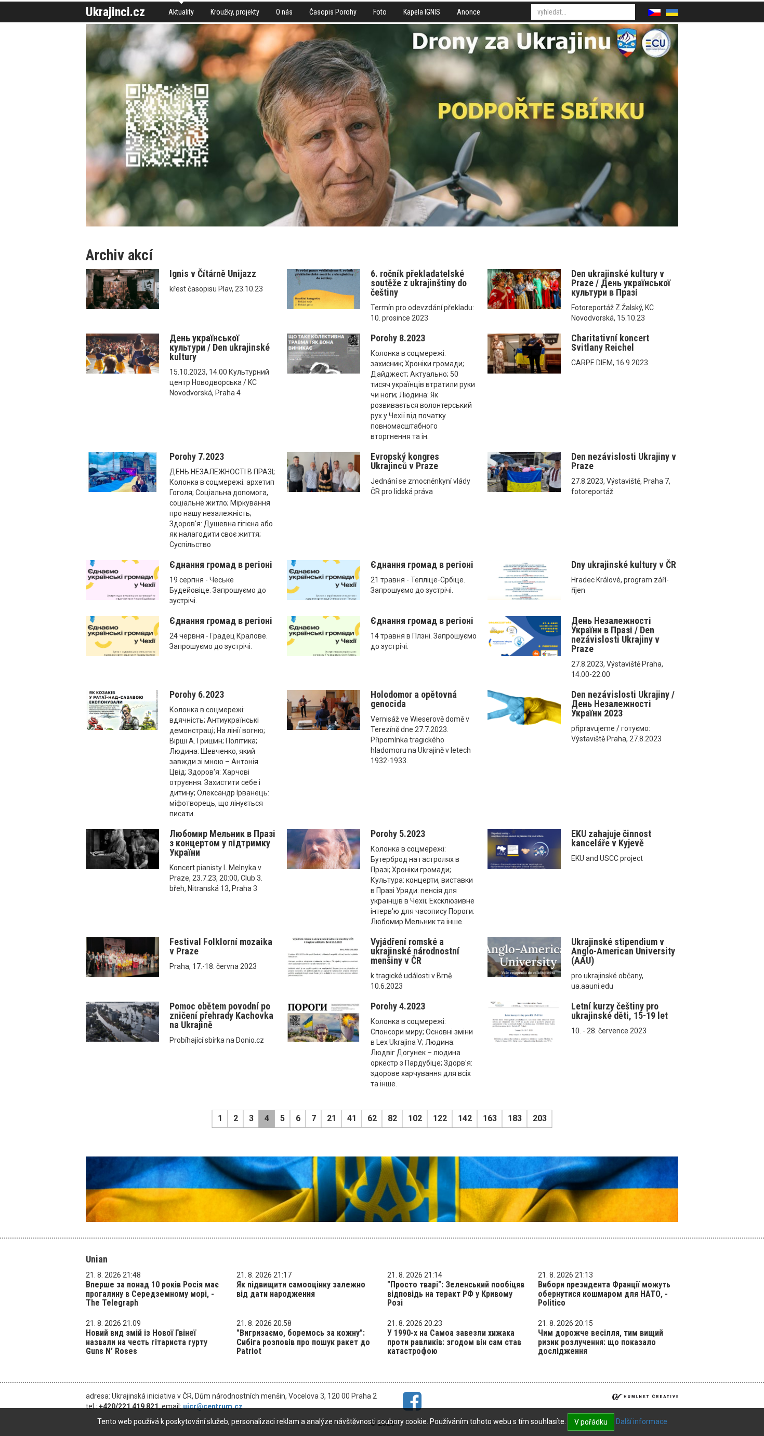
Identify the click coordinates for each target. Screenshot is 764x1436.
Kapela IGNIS (421, 12)
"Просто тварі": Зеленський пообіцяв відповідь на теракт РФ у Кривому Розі (455, 1294)
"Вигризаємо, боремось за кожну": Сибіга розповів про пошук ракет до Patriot (303, 1342)
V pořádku (591, 1422)
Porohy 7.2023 (196, 456)
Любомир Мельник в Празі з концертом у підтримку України (222, 843)
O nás (284, 12)
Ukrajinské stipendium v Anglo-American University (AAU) (623, 951)
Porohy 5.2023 (398, 833)
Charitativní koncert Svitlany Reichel (610, 343)
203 (540, 1118)
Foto (380, 12)
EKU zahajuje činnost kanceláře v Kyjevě (611, 838)
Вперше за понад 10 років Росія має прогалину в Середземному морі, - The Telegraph (152, 1294)
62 (372, 1118)
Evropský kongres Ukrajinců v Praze (405, 461)
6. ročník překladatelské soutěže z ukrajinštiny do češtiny (419, 283)
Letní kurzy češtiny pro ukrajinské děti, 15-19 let (619, 1011)
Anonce (468, 12)
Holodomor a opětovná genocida (414, 699)
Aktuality (181, 12)
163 (490, 1118)
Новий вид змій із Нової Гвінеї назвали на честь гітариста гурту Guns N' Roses (146, 1342)
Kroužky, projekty (234, 12)
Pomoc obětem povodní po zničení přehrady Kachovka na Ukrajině (221, 1015)
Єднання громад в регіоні (220, 564)
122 (440, 1118)
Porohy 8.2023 (398, 338)
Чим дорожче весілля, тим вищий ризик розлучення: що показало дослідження (600, 1342)
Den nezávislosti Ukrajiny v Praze (623, 461)
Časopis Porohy (333, 12)
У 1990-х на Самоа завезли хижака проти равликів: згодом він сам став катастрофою (454, 1342)
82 (392, 1118)
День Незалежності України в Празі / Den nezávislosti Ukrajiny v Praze (615, 634)
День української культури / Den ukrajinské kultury (219, 347)
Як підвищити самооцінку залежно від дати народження (300, 1289)
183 (515, 1118)
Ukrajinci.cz (115, 12)
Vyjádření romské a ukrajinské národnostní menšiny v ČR (415, 951)
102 (415, 1118)
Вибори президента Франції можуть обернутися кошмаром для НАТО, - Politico (604, 1294)
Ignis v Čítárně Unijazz (212, 273)
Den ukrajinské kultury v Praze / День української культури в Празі (620, 283)
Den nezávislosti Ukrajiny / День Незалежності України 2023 (623, 704)
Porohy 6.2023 (196, 694)
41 (352, 1118)
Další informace (641, 1421)
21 (331, 1118)
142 (465, 1118)
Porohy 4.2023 (398, 1006)
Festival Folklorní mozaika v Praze (220, 946)
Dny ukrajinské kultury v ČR (623, 564)
